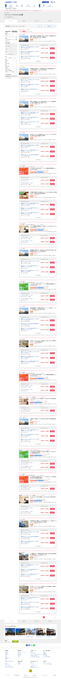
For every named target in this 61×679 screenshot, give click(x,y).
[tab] (10, 21)
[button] (45, 2)
